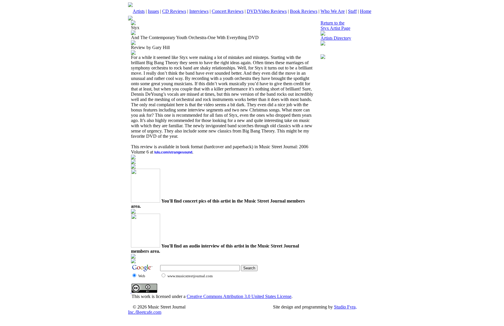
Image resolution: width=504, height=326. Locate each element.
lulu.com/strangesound (173, 152)
